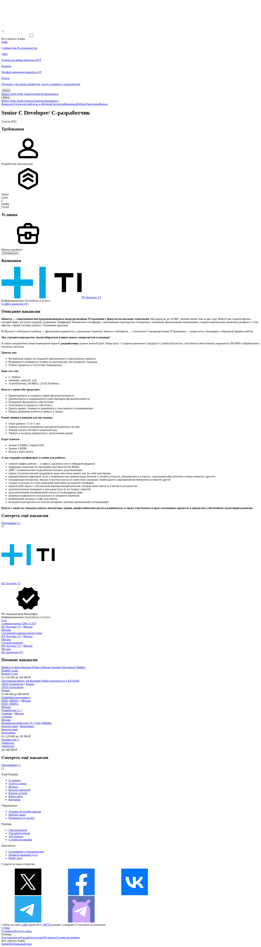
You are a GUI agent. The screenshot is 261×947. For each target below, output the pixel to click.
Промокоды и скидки (21, 817)
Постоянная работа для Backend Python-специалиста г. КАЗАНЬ (40, 680)
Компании (70, 104)
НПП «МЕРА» (10, 700)
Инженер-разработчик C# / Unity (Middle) (26, 723)
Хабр (4, 943)
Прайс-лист (16, 858)
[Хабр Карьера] (15, 35)
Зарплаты (92, 104)
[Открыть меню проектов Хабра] (2, 31)
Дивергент (7, 742)
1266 (24, 924)
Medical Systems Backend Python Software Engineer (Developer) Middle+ (43, 667)
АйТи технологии (12, 684)
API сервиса (16, 836)
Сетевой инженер (12, 642)
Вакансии (7, 104)
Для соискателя (18, 830)
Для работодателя (19, 833)
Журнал (103, 104)
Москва (27, 626)
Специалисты (21, 104)
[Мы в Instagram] (187, 894)
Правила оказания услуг (23, 854)
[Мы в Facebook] (81, 894)
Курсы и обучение (41, 104)
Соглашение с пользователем (26, 851)
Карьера (19, 943)
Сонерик (6, 713)
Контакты (14, 799)
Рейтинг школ (17, 814)
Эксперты (58, 104)
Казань (30, 684)
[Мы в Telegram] (28, 921)
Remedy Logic (9, 670)
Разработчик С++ (11, 710)
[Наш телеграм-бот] (81, 921)
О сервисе (15, 780)
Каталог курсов (18, 793)
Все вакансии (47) (17, 303)
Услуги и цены (17, 783)
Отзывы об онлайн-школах (25, 811)
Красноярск (27, 726)
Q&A (11, 943)
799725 (46, 924)
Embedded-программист (15, 697)
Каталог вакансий (19, 789)
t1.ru (4, 303)
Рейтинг (82, 104)
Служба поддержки (20, 839)
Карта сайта (16, 796)
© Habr (5, 927)
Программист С (11, 523)
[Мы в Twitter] (28, 894)
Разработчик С (10, 739)
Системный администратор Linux (21, 633)
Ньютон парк (9, 726)
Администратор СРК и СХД (18, 623)
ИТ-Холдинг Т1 (91, 297)
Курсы (28, 943)
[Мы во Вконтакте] (134, 894)
